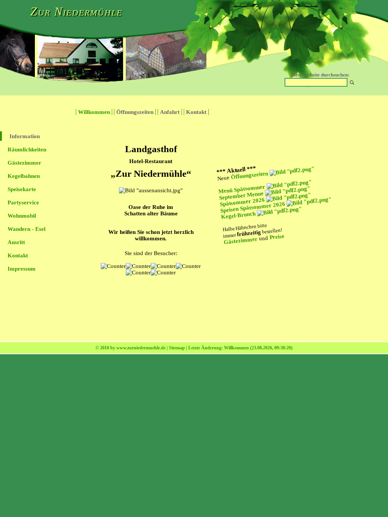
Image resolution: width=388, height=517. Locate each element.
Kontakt (196, 112)
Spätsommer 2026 (242, 201)
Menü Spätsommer (242, 189)
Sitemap (177, 347)
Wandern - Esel (26, 229)
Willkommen (94, 112)
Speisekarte (22, 189)
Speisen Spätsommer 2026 (253, 207)
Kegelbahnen (24, 176)
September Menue (242, 195)
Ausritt (16, 242)
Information (24, 136)
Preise (277, 236)
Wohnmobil (22, 216)
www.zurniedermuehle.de (141, 347)
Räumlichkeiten (27, 149)
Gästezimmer (24, 163)
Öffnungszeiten (134, 112)
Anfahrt (170, 112)
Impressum (22, 269)
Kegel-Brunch (239, 215)
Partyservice (23, 202)
